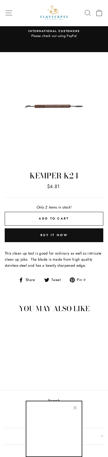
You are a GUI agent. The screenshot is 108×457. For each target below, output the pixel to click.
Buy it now (54, 235)
